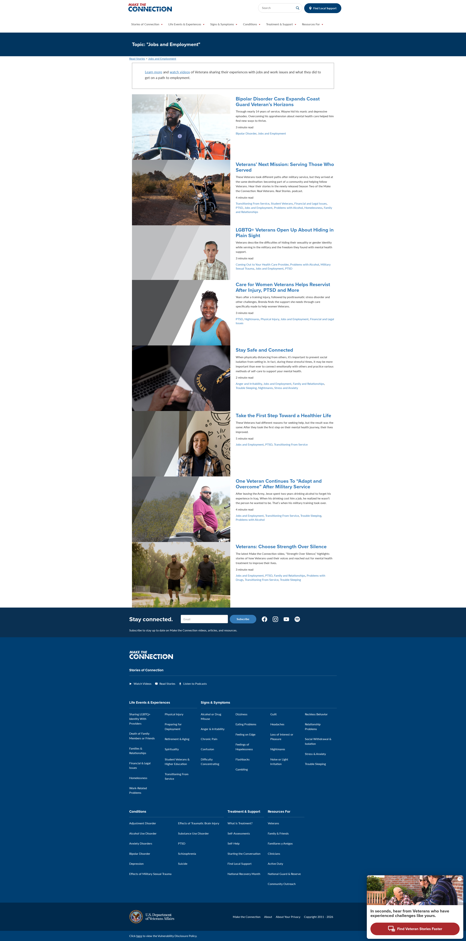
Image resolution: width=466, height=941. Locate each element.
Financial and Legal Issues (310, 203)
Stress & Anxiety (315, 754)
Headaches (277, 724)
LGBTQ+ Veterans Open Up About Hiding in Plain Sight (285, 232)
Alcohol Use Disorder (143, 833)
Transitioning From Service (252, 203)
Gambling (242, 769)
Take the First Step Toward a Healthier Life (283, 415)
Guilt (273, 714)
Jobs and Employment (162, 58)
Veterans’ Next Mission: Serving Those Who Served (285, 167)
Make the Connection (246, 917)
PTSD (239, 207)
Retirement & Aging (177, 739)
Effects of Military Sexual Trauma (150, 874)
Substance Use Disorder (193, 833)
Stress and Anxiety (286, 388)
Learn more (153, 72)
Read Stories (137, 58)
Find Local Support (325, 8)
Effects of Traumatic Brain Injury (198, 823)
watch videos (180, 72)
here (139, 936)
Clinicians (274, 853)
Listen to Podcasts (195, 683)
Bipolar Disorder (246, 133)
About (268, 917)
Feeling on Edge (245, 734)
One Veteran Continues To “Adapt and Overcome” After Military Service (279, 483)
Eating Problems (246, 724)
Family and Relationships (308, 383)
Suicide (182, 863)
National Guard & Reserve (284, 874)
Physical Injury (270, 319)
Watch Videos (142, 683)
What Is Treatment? (240, 823)
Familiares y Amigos (280, 843)
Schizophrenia (187, 853)
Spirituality (172, 749)
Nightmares (251, 319)
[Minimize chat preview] (459, 879)
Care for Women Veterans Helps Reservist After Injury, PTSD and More (283, 287)
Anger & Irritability (212, 729)
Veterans (273, 823)
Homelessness (313, 207)
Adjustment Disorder (142, 823)
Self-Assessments (239, 833)
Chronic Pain (209, 739)
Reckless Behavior (316, 714)
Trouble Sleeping (246, 388)
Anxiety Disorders (140, 843)
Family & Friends (278, 833)
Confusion (207, 749)
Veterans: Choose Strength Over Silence (281, 546)
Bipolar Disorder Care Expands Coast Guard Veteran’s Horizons (278, 101)
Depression (136, 863)
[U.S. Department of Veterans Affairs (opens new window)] (151, 916)
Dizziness (241, 714)
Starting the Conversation (244, 853)
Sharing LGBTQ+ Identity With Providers (139, 718)
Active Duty (275, 863)
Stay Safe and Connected (264, 350)
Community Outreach (282, 884)
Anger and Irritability (249, 383)
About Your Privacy (288, 917)
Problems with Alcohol (288, 207)
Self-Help (234, 843)
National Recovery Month (244, 874)
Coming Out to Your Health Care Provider (262, 264)
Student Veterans (282, 203)
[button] (146, 25)
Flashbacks (243, 759)
